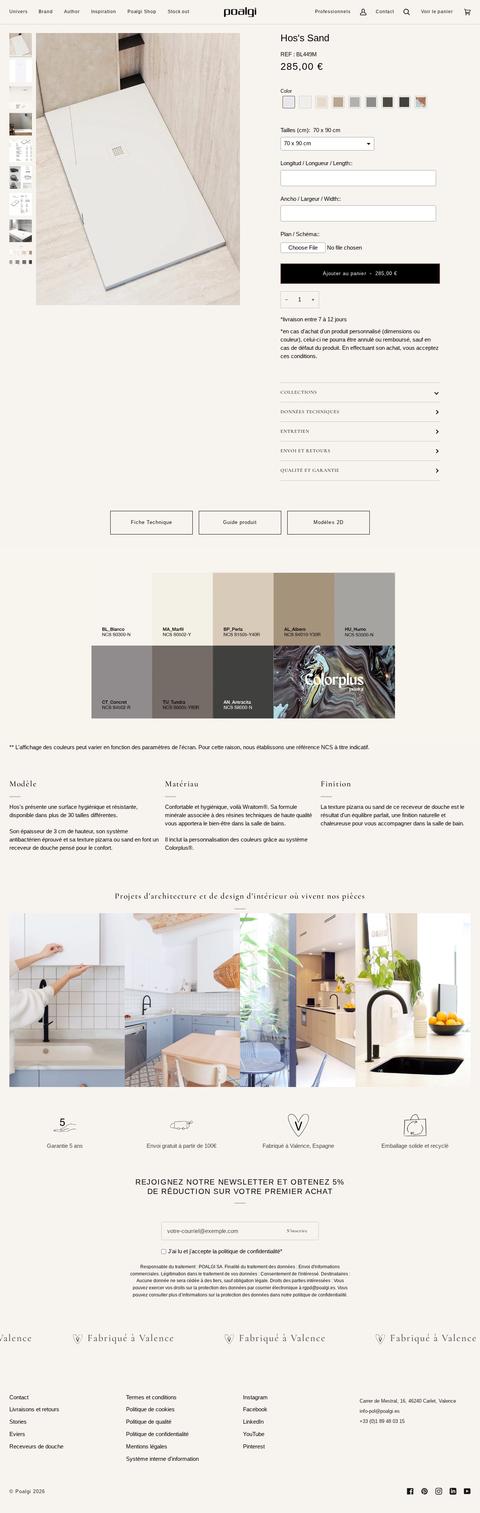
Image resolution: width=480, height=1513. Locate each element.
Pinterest (254, 1447)
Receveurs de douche (36, 1447)
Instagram (255, 1397)
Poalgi (23, 1491)
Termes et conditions (151, 1397)
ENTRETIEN (294, 431)
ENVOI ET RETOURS (305, 451)
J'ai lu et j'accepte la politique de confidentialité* (225, 1251)
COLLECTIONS (298, 392)
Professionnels (333, 11)
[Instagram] (438, 1491)
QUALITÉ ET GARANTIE (309, 470)
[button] (21, 12)
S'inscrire (297, 1231)
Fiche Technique (151, 522)
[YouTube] (467, 1491)
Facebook (255, 1409)
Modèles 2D (328, 522)
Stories (18, 1422)
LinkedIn (253, 1422)
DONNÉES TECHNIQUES (309, 412)
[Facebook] (410, 1491)
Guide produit (240, 522)
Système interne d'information (162, 1459)
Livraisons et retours (34, 1409)
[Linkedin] (453, 1491)
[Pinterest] (424, 1491)
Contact (385, 11)
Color (286, 91)
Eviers (17, 1434)
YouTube (253, 1434)
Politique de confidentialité (157, 1434)
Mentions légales (146, 1447)
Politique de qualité (148, 1422)
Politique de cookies (150, 1409)
